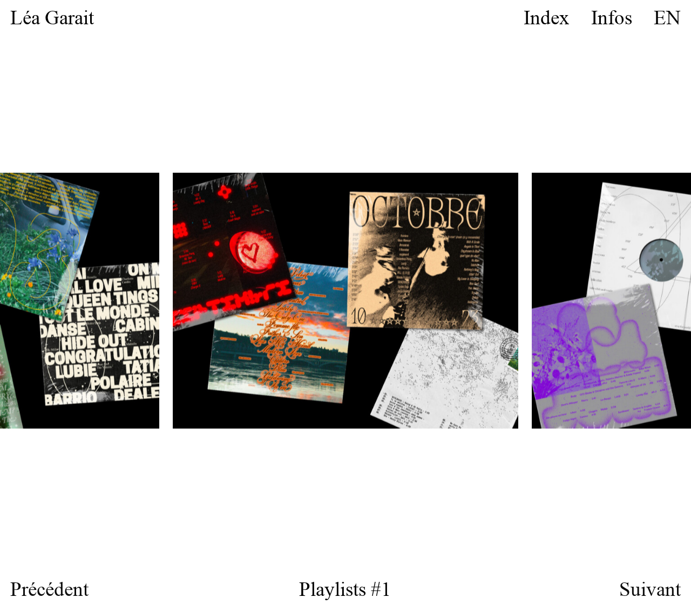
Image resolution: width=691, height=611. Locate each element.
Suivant (650, 589)
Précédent (49, 589)
